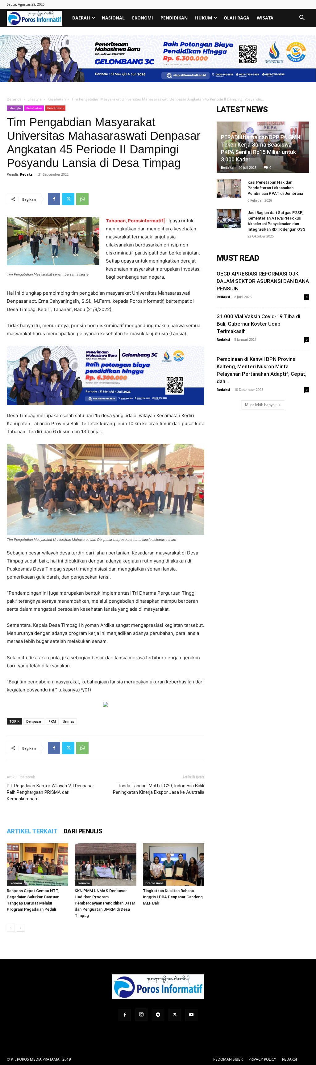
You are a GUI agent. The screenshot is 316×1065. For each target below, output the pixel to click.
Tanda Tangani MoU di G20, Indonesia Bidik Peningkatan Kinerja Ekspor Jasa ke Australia (158, 789)
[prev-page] (11, 928)
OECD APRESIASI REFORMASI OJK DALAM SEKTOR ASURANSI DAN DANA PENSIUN (263, 281)
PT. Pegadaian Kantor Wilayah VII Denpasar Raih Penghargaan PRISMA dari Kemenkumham (50, 792)
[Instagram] (141, 1014)
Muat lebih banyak (260, 404)
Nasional (113, 18)
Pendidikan (174, 18)
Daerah (81, 18)
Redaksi (26, 174)
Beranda (14, 99)
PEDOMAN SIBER (228, 1059)
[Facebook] (54, 199)
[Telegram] (158, 1015)
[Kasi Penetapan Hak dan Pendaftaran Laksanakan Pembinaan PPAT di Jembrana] (229, 188)
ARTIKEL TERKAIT (32, 831)
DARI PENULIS (83, 831)
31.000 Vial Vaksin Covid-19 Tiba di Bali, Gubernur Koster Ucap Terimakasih (258, 323)
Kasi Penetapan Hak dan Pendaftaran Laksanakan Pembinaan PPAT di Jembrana (275, 188)
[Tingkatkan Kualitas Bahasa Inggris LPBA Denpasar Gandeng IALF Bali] (173, 864)
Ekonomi (142, 18)
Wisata (265, 18)
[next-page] (20, 928)
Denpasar (34, 721)
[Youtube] (191, 1015)
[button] (301, 18)
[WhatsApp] (82, 199)
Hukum (203, 18)
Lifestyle (34, 99)
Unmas (68, 721)
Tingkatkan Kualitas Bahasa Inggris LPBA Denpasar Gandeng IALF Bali (173, 896)
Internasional (154, 883)
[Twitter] (68, 199)
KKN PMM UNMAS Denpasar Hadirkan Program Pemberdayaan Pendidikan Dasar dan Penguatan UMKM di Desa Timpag (105, 903)
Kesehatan (57, 99)
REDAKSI (289, 1059)
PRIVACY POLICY (262, 1059)
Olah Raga (236, 18)
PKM (52, 721)
